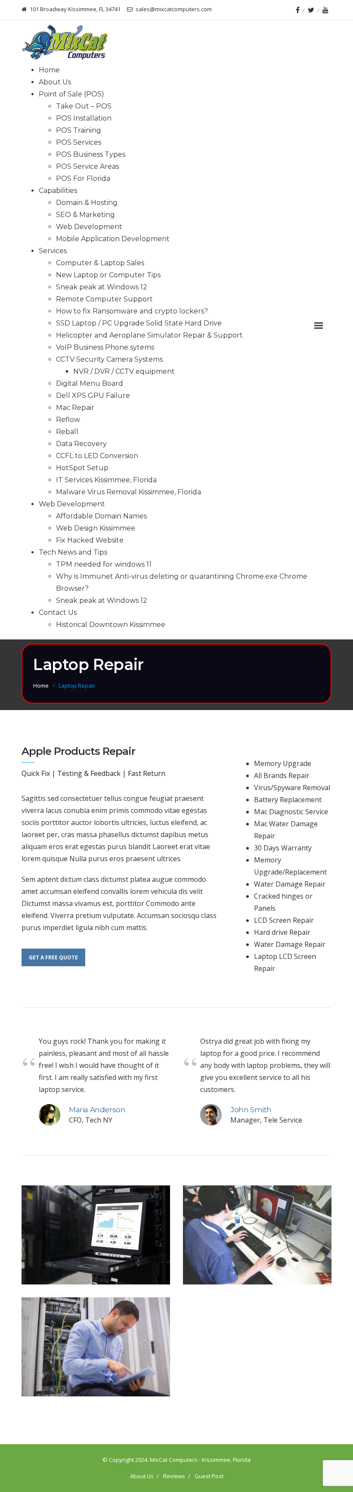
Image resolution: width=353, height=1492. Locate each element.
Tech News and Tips (73, 552)
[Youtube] (325, 9)
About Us (55, 82)
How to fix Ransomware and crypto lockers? (132, 311)
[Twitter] (311, 9)
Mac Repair (75, 407)
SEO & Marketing (85, 215)
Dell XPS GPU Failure (93, 395)
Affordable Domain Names (101, 516)
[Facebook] (298, 9)
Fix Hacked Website (90, 540)
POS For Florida (83, 178)
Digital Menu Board (89, 383)
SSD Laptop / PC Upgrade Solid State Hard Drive (139, 323)
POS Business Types (90, 154)
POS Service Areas (87, 166)
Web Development (89, 227)
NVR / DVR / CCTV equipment (124, 371)
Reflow (68, 420)
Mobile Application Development (113, 239)
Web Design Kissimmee (95, 528)
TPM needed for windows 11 (104, 564)
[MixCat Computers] (65, 42)
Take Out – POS (83, 106)
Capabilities (58, 190)
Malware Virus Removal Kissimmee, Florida (128, 492)
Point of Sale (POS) (71, 94)
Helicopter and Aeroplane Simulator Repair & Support (149, 335)
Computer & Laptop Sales (100, 263)
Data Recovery (81, 444)
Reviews (174, 1476)
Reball (67, 432)
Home (49, 70)
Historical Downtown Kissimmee (110, 624)
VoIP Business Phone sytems (105, 347)
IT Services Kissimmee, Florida (106, 480)
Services (53, 251)
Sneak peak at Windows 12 (101, 287)
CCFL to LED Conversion (97, 456)
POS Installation (83, 118)
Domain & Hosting (87, 203)
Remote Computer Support (104, 299)
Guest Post (209, 1476)
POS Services (78, 142)
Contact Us (58, 612)
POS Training (78, 130)
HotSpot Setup (82, 468)
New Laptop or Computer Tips (108, 275)
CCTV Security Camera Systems (109, 359)
